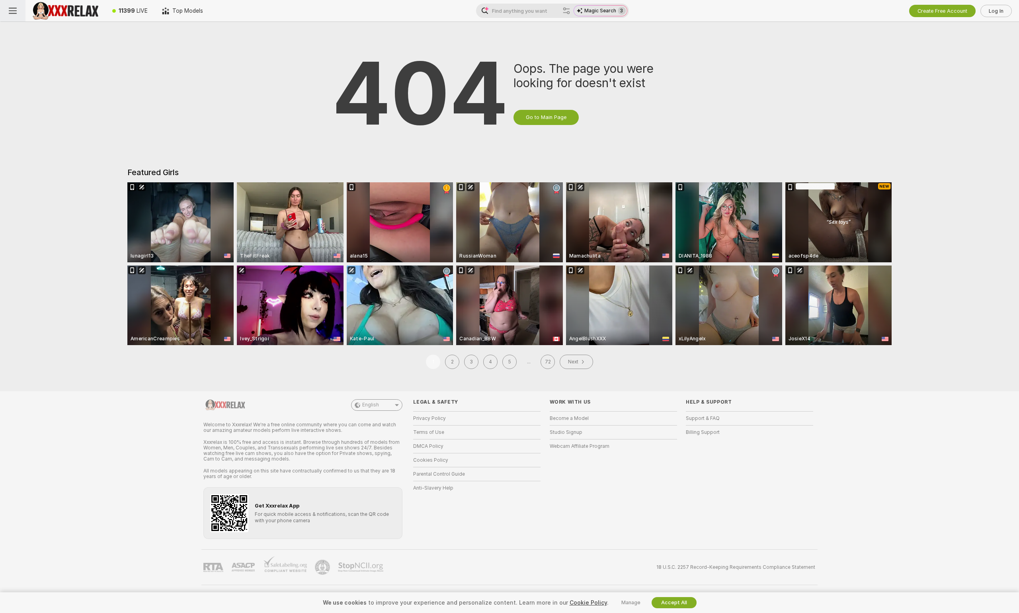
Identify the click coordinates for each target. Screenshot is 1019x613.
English (370, 405)
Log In (996, 11)
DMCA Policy (428, 446)
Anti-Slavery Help (433, 488)
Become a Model (569, 418)
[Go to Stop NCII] (361, 567)
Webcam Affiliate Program (579, 446)
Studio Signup (566, 432)
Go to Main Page (546, 117)
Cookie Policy (588, 602)
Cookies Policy (430, 460)
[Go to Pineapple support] (323, 567)
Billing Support (703, 432)
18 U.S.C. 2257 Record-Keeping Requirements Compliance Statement (735, 567)
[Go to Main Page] (65, 10)
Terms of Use (428, 432)
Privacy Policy (429, 418)
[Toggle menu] (12, 10)
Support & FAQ (703, 418)
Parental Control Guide (439, 474)
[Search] (566, 10)
